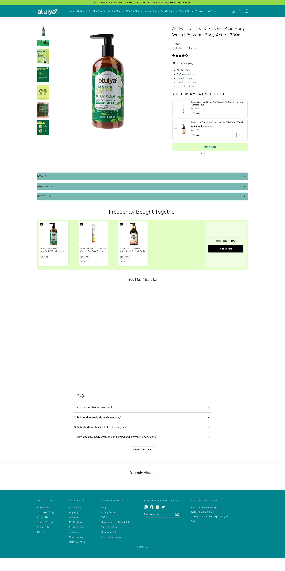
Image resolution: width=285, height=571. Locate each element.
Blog (103, 507)
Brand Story (75, 507)
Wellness (168, 10)
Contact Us (42, 517)
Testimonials (75, 532)
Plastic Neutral (76, 527)
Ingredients (44, 186)
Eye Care (151, 10)
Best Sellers (78, 10)
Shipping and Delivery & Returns (117, 522)
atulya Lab (74, 517)
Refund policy (43, 527)
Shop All (198, 10)
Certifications (75, 522)
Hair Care (114, 10)
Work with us (43, 507)
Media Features (76, 537)
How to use (44, 196)
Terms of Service (45, 522)
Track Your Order (109, 527)
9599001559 (205, 512)
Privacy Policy (108, 512)
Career (40, 532)
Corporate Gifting (45, 512)
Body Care (133, 10)
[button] (180, 56)
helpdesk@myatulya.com (210, 507)
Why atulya (74, 512)
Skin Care (96, 10)
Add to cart (226, 248)
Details (41, 176)
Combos (184, 10)
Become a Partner (110, 532)
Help (209, 10)
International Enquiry (111, 537)
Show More (142, 449)
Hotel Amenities (77, 542)
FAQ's (104, 517)
